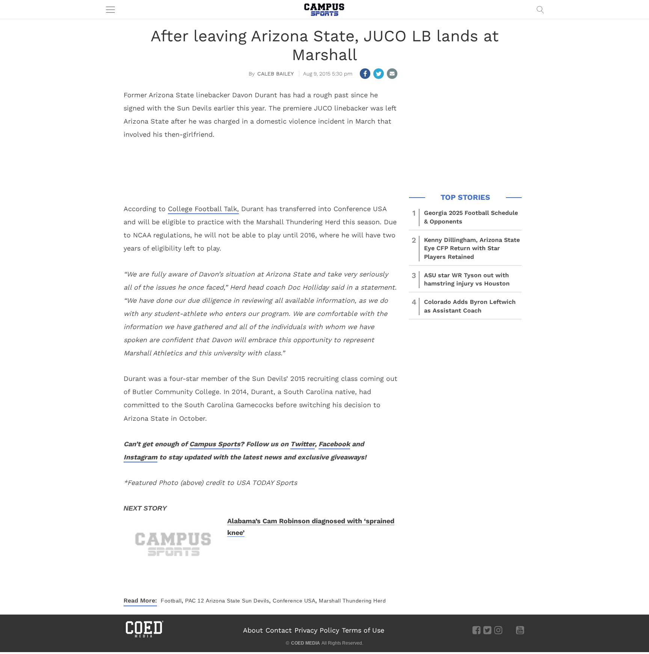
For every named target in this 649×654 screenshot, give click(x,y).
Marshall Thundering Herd (352, 601)
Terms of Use (363, 630)
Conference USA (294, 601)
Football (171, 601)
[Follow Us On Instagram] (498, 629)
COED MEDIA (305, 643)
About (253, 630)
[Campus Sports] (324, 9)
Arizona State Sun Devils (237, 601)
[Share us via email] (392, 73)
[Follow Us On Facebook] (476, 629)
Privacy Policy (316, 630)
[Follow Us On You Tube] (520, 629)
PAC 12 (194, 601)
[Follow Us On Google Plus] (509, 629)
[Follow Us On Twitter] (487, 629)
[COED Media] (144, 636)
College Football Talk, (203, 209)
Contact (279, 630)
